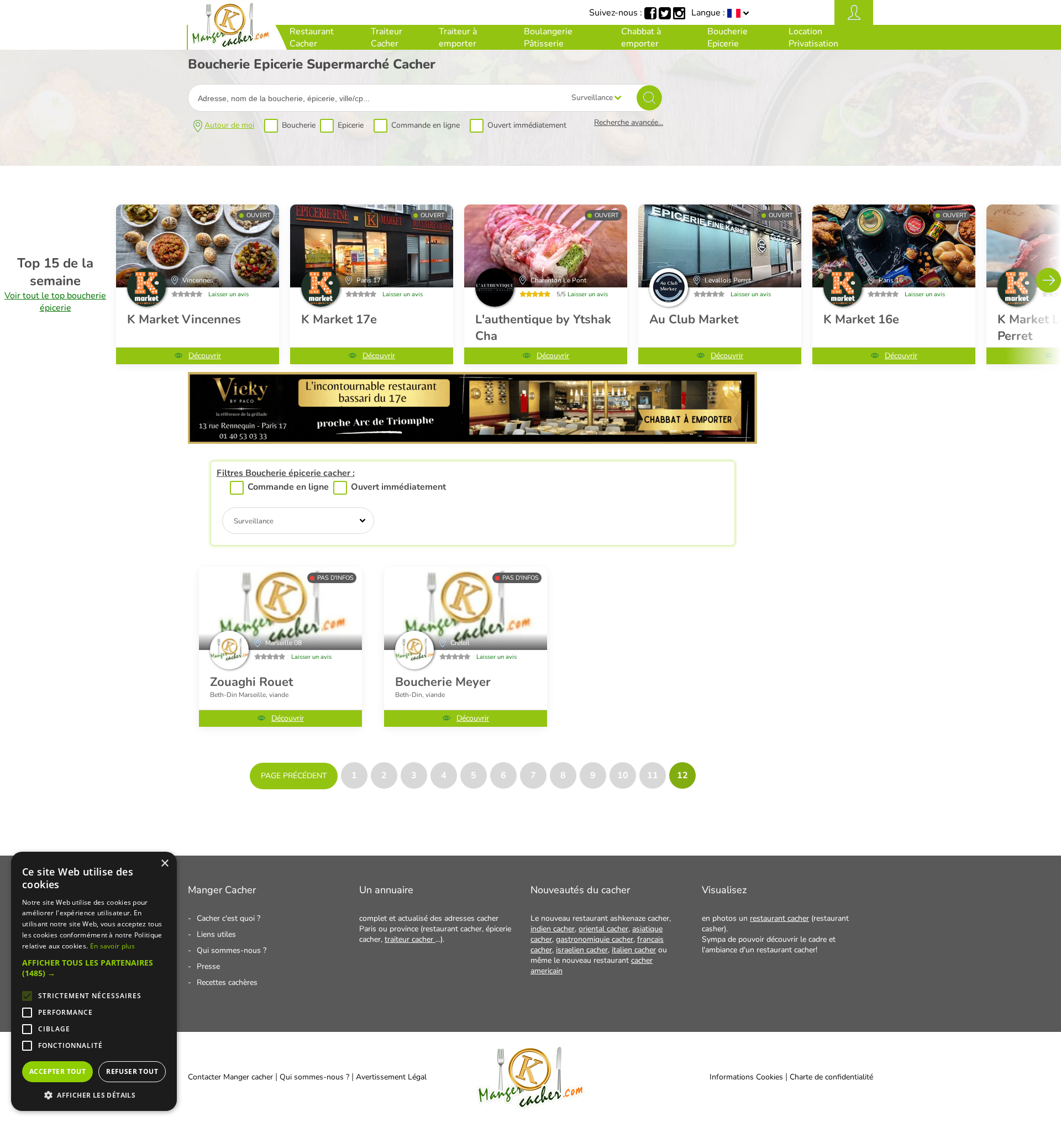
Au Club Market (693, 319)
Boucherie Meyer (443, 682)
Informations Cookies (746, 1077)
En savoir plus (112, 946)
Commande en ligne (425, 125)
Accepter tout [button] (57, 1071)
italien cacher (634, 950)
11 (652, 775)
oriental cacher (603, 929)
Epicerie (351, 125)
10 (622, 775)
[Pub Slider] (472, 441)
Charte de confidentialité (831, 1077)
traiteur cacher (410, 939)
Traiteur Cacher (386, 37)
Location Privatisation (813, 37)
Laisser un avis (228, 294)
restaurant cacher (779, 918)
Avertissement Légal (391, 1077)
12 (682, 775)
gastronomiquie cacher (594, 939)
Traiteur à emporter (458, 37)
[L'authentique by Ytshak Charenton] (545, 246)
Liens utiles (216, 934)
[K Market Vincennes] (197, 246)
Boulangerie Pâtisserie (548, 37)
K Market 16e (861, 319)
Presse (208, 966)
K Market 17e (339, 319)
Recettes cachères (227, 982)
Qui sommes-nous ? (231, 950)
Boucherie (299, 125)
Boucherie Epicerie (727, 37)
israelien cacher (582, 950)
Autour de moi (229, 125)
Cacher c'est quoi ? (228, 918)
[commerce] (280, 608)
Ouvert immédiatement (526, 125)
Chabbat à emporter (641, 37)
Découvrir (204, 355)
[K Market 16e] (893, 246)
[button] (94, 967)
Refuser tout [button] (132, 1071)
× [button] (164, 863)
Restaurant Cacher (312, 37)
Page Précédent (294, 775)
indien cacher (552, 929)
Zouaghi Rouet (251, 682)
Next (1048, 280)
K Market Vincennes (184, 319)
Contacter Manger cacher (230, 1077)
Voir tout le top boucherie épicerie (55, 302)
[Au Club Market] (719, 246)
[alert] (94, 981)
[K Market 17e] (371, 246)
